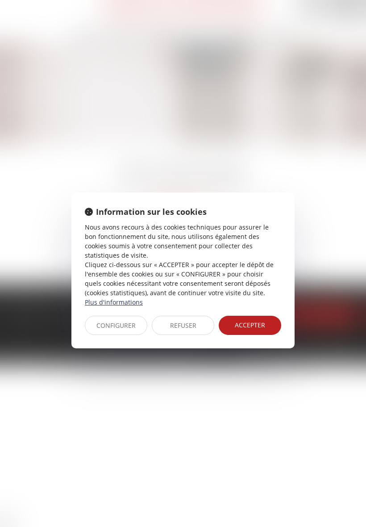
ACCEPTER (250, 325)
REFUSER (183, 325)
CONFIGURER (116, 325)
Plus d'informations (114, 302)
